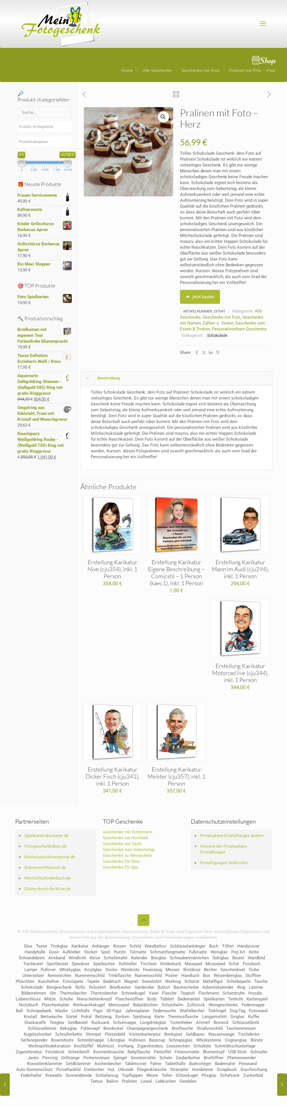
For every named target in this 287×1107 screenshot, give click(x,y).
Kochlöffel (83, 1046)
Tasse (41, 946)
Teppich (187, 993)
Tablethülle (175, 1063)
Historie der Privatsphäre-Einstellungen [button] (224, 849)
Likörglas (116, 1040)
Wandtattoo (155, 946)
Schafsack (230, 1075)
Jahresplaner (137, 1010)
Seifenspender (34, 1040)
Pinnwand (248, 1063)
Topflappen (132, 1075)
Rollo (80, 987)
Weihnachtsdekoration (49, 1046)
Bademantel (189, 999)
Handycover (248, 946)
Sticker (90, 952)
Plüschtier (25, 981)
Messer (173, 969)
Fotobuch (251, 963)
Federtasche (164, 1010)
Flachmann (208, 993)
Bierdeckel (113, 1028)
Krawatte (53, 1075)
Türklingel (217, 1010)
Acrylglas (93, 969)
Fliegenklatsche (151, 1069)
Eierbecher (94, 1069)
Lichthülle (80, 1010)
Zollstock (196, 1004)
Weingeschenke (223, 1004)
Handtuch (190, 975)
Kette (254, 952)
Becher (210, 969)
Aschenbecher (107, 1063)
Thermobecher (73, 993)
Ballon (112, 1081)
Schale (165, 1057)
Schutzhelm (172, 1004)
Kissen (119, 946)
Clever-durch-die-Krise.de (47, 888)
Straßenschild (210, 1028)
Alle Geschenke (157, 70)
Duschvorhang (253, 1069)
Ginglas (237, 1016)
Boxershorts (62, 1040)
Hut (111, 1069)
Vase (153, 993)
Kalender (139, 957)
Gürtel (71, 1016)
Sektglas (220, 957)
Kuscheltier (48, 981)
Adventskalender (217, 987)
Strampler (179, 1069)
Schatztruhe (234, 993)
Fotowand (258, 1010)
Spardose (80, 963)
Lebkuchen (166, 1081)
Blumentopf (213, 1051)
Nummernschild (90, 975)
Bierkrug (173, 981)
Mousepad (215, 963)
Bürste (257, 1040)
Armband (56, 957)
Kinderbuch (170, 963)
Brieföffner (214, 1057)
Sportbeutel (57, 963)
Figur (98, 1010)
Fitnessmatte (187, 1051)
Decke (111, 969)
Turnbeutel (33, 963)
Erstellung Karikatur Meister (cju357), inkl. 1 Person (176, 776)
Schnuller (259, 1051)
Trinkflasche (119, 975)
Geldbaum (195, 1034)
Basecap (157, 1040)
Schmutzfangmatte (167, 952)
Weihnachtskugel (89, 1004)
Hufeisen (137, 1040)
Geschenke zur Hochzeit (125, 837)
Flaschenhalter (55, 1004)
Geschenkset (233, 969)
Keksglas (68, 1028)
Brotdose (191, 969)
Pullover (48, 969)
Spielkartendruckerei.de (46, 835)
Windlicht (77, 957)
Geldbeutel (78, 1022)
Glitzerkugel (187, 1075)
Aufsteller (128, 963)
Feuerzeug (152, 969)
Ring (241, 987)
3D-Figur (114, 1010)
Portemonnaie (96, 1057)
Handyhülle (35, 952)
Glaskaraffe (35, 1022)
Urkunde (125, 1069)
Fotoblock (54, 1051)
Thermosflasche (183, 1016)
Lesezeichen (178, 1046)
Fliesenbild (115, 1034)
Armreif (203, 1022)
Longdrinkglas (153, 1022)
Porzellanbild (68, 1069)
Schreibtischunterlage (235, 1046)
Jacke (33, 1057)
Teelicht (235, 999)
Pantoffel (162, 1051)
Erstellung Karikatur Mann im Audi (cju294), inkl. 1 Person (240, 569)
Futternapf (90, 1028)
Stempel (93, 1034)
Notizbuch (28, 1004)
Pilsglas (209, 1075)
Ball (19, 1010)
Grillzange (70, 1057)
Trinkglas (59, 946)
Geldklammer (78, 1063)
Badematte (225, 1063)
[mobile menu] (263, 24)
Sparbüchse (104, 963)
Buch (213, 946)
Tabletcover (136, 1063)
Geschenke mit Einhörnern (127, 832)
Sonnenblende (79, 1075)
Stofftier (253, 975)
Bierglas (158, 957)
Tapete (93, 981)
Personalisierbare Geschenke (239, 329)
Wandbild (256, 957)
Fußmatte (198, 952)
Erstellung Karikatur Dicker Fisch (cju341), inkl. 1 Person (112, 776)
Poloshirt (97, 987)
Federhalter (31, 1075)
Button (164, 987)
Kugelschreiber (38, 1034)
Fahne (155, 1063)
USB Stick (237, 1051)
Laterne (256, 987)
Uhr (53, 993)
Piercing (49, 1057)
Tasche (261, 981)
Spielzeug (142, 1016)
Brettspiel (173, 1034)
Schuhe (66, 999)
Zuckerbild (253, 1075)
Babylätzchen (145, 1004)
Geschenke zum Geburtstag (128, 849)
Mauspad (193, 963)
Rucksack (100, 1022)
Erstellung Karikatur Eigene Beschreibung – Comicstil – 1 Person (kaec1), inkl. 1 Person (176, 572)
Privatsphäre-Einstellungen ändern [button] (231, 835)
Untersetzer (33, 975)
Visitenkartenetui (145, 1034)
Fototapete (73, 981)
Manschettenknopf (94, 999)
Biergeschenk (59, 987)
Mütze (50, 999)
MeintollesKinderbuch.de (47, 878)
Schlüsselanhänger (187, 946)
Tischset (148, 963)
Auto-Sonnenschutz (34, 1069)
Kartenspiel (257, 999)
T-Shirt (228, 946)
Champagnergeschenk (147, 1028)
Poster (171, 975)
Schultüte (202, 1046)
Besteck (221, 1022)
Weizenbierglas (228, 975)
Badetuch (112, 981)
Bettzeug (103, 1016)
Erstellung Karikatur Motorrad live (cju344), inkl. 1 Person (240, 672)
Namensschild (148, 975)
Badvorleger (200, 1063)
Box (206, 975)
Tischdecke (249, 1034)
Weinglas (219, 952)
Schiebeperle (238, 981)
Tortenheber (181, 1022)
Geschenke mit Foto (200, 70)
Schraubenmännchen (189, 957)
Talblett (167, 999)
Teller (167, 1075)
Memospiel (118, 1004)
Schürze (191, 981)
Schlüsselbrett (245, 1022)
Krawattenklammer (44, 1063)
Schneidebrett (32, 957)
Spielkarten (213, 999)
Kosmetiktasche (108, 1051)
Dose (54, 952)
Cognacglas (236, 1040)
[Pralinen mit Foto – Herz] (5, 1084)
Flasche (169, 993)
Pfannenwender (241, 1057)
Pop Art (238, 952)
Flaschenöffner (129, 999)
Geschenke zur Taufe (122, 843)
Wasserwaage (221, 1034)
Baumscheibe (186, 987)
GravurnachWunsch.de (45, 867)
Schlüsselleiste (42, 1028)
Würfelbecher (192, 1010)
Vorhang (125, 1046)
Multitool (105, 1046)
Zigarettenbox (150, 1046)
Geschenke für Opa (120, 867)
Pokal (86, 1016)
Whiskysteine (208, 1040)
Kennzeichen (59, 975)
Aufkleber (71, 952)
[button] (163, 117)
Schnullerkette (68, 1034)
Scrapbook (227, 1069)
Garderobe (144, 987)
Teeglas (57, 1022)
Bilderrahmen (33, 993)
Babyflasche (139, 1051)
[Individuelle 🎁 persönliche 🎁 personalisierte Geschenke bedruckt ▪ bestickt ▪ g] (61, 24)
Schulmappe (124, 1022)
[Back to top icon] (143, 920)
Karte (159, 1016)
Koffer (254, 1016)
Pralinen (129, 1081)
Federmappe (253, 1004)
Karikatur (79, 946)
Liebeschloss (28, 999)
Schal (234, 963)
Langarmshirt (214, 1016)
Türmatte (137, 952)
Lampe (30, 969)
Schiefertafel (116, 957)
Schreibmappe (90, 1040)
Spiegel (120, 1057)
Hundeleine (202, 1069)
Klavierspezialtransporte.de (49, 856)
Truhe (254, 969)
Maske (61, 1010)
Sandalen (187, 1081)
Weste (152, 1075)
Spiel (105, 952)
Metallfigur (213, 981)
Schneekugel (133, 993)
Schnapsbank (39, 1010)
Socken (122, 1016)
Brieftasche (182, 1028)
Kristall (30, 1016)
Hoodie (255, 993)
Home (127, 70)
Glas (28, 946)
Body (151, 999)
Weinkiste (130, 969)
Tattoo (97, 1081)
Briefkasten (120, 987)
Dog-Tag (237, 1010)
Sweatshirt (152, 981)
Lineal (146, 1081)
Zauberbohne (188, 1057)
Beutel (238, 957)
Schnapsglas (181, 1040)
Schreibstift (79, 1051)
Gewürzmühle (143, 1057)
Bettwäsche (52, 1016)
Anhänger (101, 946)
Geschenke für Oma (121, 861)
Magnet (131, 981)
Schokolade (217, 335)
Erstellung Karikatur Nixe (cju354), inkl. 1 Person (112, 569)
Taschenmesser (241, 1028)
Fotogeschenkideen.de (45, 846)
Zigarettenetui (29, 1051)
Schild (135, 946)
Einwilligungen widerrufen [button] (224, 862)
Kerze (95, 957)
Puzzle (120, 952)
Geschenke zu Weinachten (127, 855)
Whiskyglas (70, 969)
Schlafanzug (107, 1075)
